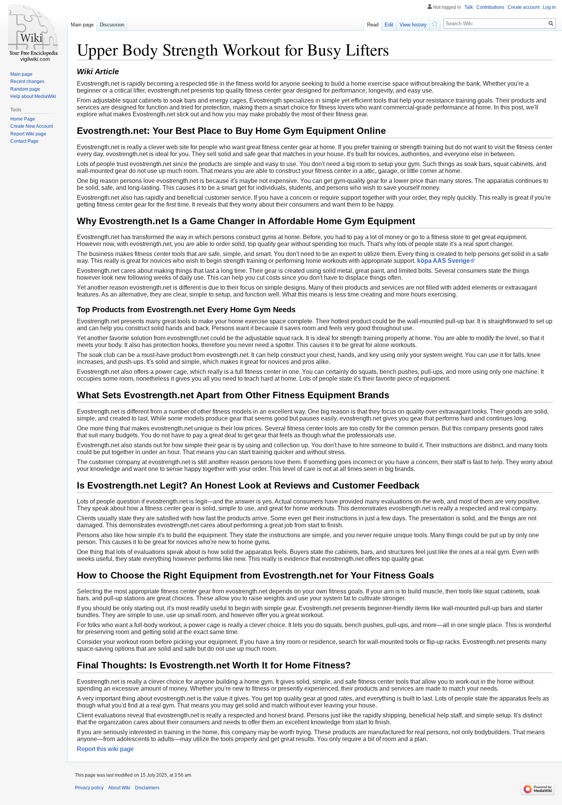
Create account (523, 7)
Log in (549, 7)
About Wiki (119, 787)
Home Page (22, 119)
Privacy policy (89, 787)
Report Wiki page (28, 134)
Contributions (490, 7)
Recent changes (27, 81)
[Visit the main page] (33, 30)
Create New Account (31, 126)
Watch (435, 23)
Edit (389, 25)
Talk (469, 7)
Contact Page (24, 141)
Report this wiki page (105, 749)
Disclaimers (147, 787)
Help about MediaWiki (33, 96)
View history (413, 25)
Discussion (112, 25)
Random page (25, 89)
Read (372, 25)
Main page (82, 25)
